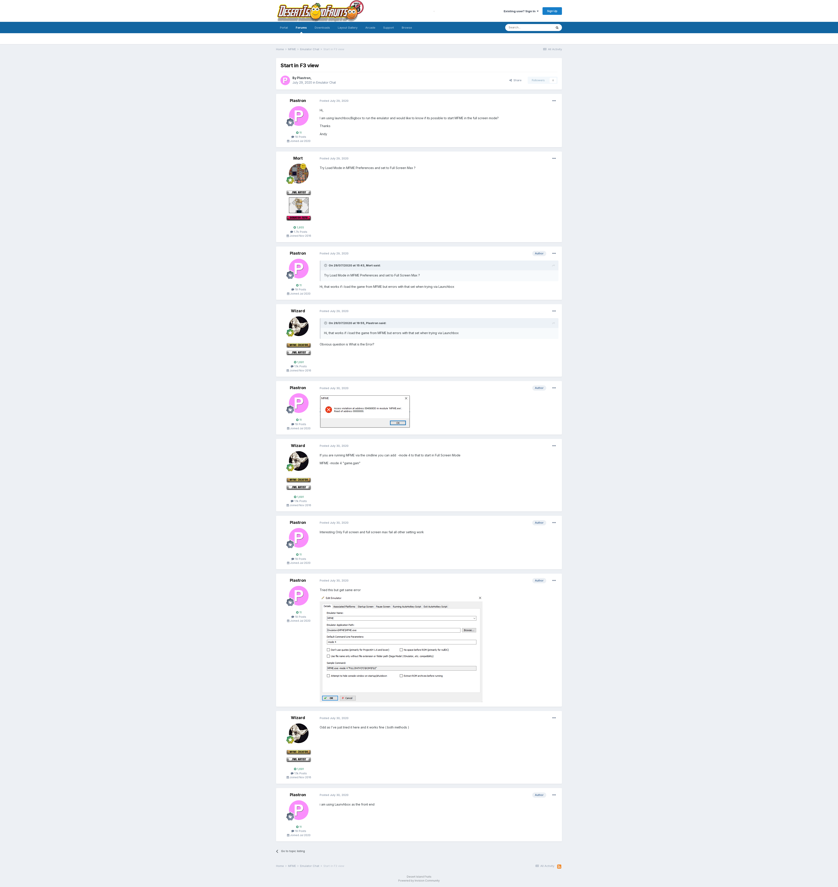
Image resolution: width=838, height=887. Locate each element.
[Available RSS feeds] (559, 867)
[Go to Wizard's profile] (299, 326)
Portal (284, 27)
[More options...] (554, 101)
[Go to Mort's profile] (299, 173)
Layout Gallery (347, 27)
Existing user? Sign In (520, 11)
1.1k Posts (300, 366)
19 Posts (300, 136)
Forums (301, 27)
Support (388, 27)
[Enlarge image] (365, 411)
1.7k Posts (300, 231)
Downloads (322, 27)
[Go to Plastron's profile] (285, 80)
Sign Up (552, 11)
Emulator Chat (326, 82)
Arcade (370, 27)
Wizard (298, 311)
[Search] (557, 27)
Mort (298, 158)
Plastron (304, 78)
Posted (334, 100)
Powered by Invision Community (419, 880)
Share (517, 80)
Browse (407, 27)
